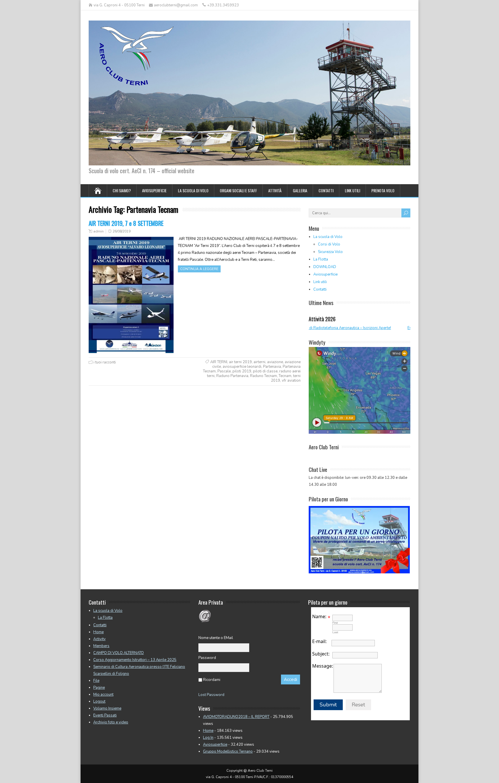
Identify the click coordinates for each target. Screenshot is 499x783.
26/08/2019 (122, 231)
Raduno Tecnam (263, 375)
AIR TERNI (218, 362)
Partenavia (272, 366)
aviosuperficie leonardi (242, 366)
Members (101, 646)
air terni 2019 (240, 362)
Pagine (99, 687)
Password (207, 657)
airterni (259, 362)
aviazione (275, 362)
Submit (328, 704)
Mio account (103, 694)
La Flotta (320, 259)
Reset (358, 704)
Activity (99, 639)
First (335, 622)
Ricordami (211, 679)
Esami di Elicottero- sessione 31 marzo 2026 (382, 327)
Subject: (320, 654)
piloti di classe (265, 371)
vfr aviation (291, 380)
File (96, 680)
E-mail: (319, 641)
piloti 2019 (241, 371)
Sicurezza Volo (330, 251)
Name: (319, 616)
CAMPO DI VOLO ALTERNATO (118, 652)
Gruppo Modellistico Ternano (228, 751)
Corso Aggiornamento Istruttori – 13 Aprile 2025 (134, 659)
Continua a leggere (199, 269)
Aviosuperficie (154, 190)
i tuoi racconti (105, 362)
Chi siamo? (122, 190)
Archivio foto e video (110, 722)
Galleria (300, 190)
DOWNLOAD (324, 266)
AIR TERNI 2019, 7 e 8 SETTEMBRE (126, 223)
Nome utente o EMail (215, 637)
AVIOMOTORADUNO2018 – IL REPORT (236, 716)
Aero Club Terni (324, 447)
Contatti (326, 190)
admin (98, 231)
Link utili (352, 190)
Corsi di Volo (329, 244)
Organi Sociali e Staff (238, 190)
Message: (322, 666)
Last (335, 632)
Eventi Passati (105, 715)
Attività (275, 190)
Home (98, 632)
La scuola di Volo (193, 190)
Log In (208, 737)
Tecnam (285, 375)
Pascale (224, 371)
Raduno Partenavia (232, 375)
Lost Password (211, 695)
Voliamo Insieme (107, 708)
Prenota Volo (382, 190)
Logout (99, 701)
